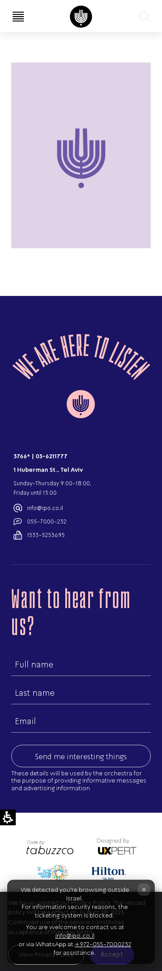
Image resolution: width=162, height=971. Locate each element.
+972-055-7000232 (103, 944)
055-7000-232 (47, 521)
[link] (81, 16)
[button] (144, 16)
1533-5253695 (46, 535)
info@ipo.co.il (45, 508)
